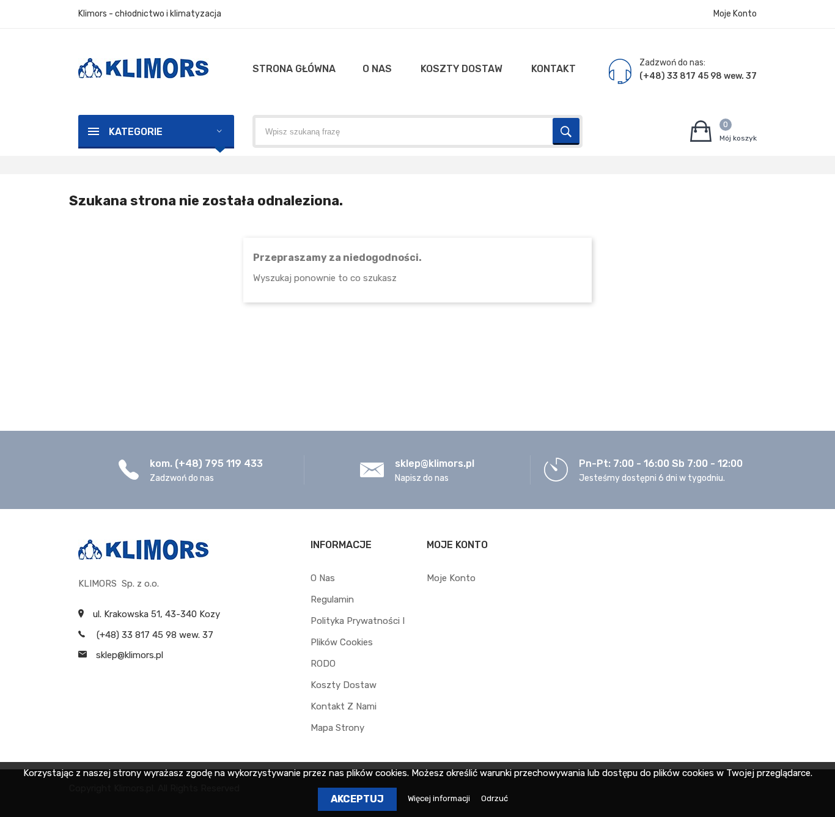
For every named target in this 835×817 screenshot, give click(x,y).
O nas (323, 578)
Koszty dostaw (344, 685)
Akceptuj (357, 799)
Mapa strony (337, 727)
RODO (323, 663)
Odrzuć (494, 798)
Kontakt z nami (344, 706)
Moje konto (451, 578)
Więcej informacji (440, 798)
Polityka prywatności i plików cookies (358, 631)
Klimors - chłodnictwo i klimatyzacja (149, 14)
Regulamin (332, 599)
